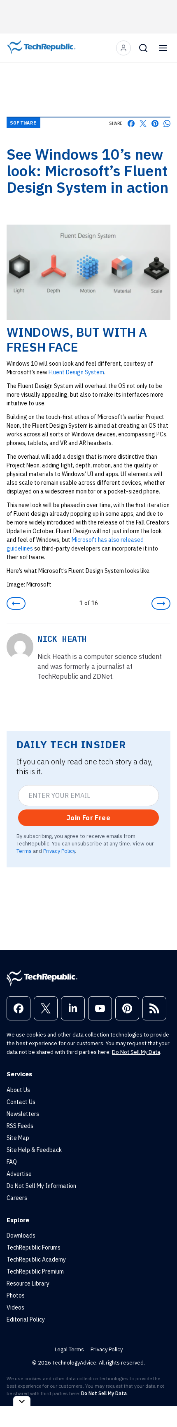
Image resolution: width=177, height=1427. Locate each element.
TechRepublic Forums (34, 1247)
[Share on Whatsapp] (166, 123)
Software (23, 123)
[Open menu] (163, 48)
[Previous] (16, 603)
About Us (18, 1090)
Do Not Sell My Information (41, 1186)
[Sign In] (123, 48)
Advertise (19, 1174)
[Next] (160, 603)
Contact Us (21, 1102)
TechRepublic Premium (35, 1271)
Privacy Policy (59, 851)
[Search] (143, 48)
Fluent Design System (76, 372)
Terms (24, 851)
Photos (16, 1295)
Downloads (21, 1235)
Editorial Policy (26, 1319)
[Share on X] (143, 123)
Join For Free (88, 818)
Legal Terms (69, 1349)
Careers (17, 1198)
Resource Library (28, 1283)
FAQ (12, 1162)
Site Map (18, 1138)
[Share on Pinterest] (154, 123)
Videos (15, 1307)
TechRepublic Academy (36, 1259)
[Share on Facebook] (131, 123)
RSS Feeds (20, 1126)
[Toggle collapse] (21, 1401)
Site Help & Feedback (34, 1150)
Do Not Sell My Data (136, 1052)
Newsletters (23, 1114)
